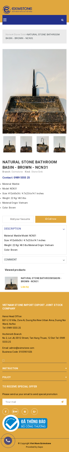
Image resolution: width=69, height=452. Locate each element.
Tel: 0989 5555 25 (11, 328)
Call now (51, 219)
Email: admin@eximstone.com (18, 348)
